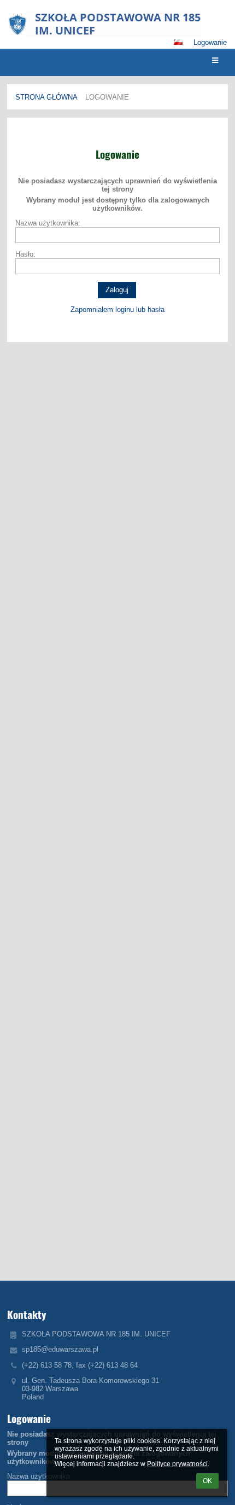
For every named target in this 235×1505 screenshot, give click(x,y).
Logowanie (210, 42)
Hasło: (25, 254)
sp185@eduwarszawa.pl (60, 1349)
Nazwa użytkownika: (47, 223)
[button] (178, 42)
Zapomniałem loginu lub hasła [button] (117, 309)
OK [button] (207, 1481)
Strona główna (46, 97)
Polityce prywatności (177, 1464)
